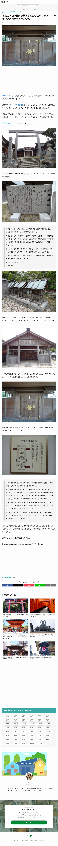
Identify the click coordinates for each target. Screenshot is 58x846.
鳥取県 (7, 735)
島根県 (15, 735)
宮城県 (31, 716)
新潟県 (25, 724)
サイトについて (17, 840)
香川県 (7, 739)
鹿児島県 (32, 743)
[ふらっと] (4, 2)
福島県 (7, 720)
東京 (32, 9)
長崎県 (47, 739)
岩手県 (23, 716)
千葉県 (47, 720)
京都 (35, 9)
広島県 (31, 735)
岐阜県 (23, 727)
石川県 (41, 724)
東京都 (7, 724)
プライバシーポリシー (39, 840)
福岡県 (31, 739)
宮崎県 (23, 743)
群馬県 (31, 720)
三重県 (47, 727)
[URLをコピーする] (50, 585)
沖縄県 (41, 743)
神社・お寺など (7, 577)
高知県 (23, 739)
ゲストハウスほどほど (15, 105)
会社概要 (31, 840)
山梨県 (7, 727)
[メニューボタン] (40, 5)
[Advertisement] (29, 78)
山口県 (39, 735)
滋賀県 (7, 731)
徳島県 (47, 735)
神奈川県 (16, 724)
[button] (7, 585)
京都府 (15, 731)
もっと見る (29, 822)
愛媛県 (15, 739)
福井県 (49, 724)
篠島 (14, 577)
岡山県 (23, 735)
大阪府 (23, 731)
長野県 (15, 727)
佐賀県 (39, 739)
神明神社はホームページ (10, 123)
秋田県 (39, 716)
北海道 (7, 716)
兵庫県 (31, 731)
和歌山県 (48, 731)
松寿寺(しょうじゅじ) (9, 96)
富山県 (33, 724)
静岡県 (31, 727)
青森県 (15, 716)
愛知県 (39, 727)
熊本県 (7, 743)
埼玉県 (39, 720)
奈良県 (39, 731)
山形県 (47, 716)
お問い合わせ (25, 840)
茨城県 (15, 720)
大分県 (15, 743)
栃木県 (23, 720)
